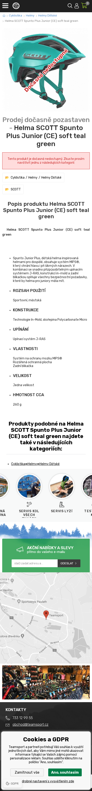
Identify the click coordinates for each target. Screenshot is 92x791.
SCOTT (16, 189)
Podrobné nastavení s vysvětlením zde (46, 781)
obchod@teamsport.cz (30, 724)
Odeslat (67, 563)
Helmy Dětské (47, 15)
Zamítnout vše (27, 772)
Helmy (30, 15)
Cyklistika (15, 15)
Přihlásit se (77, 5)
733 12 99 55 (23, 718)
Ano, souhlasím (65, 772)
